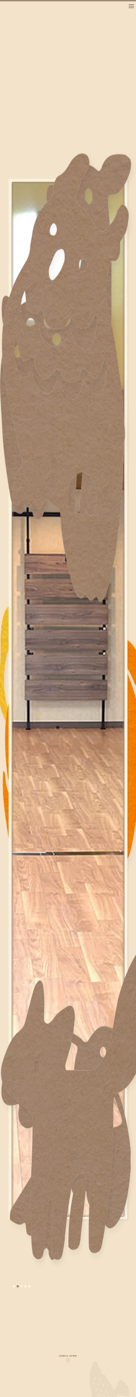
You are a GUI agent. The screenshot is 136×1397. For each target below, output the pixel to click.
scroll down (68, 1356)
